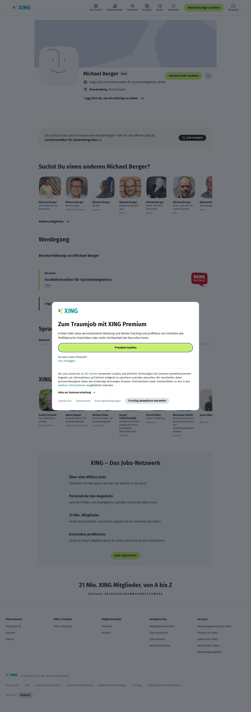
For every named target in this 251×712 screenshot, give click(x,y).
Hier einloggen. (67, 361)
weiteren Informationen (72, 385)
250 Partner (91, 373)
